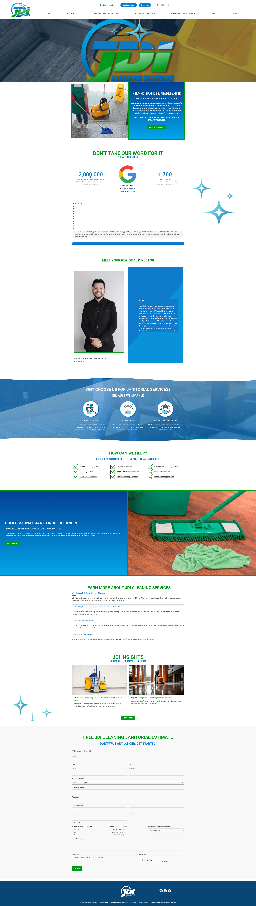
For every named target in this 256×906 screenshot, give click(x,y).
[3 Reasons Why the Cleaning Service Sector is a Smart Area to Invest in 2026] (99, 679)
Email (74, 769)
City (73, 814)
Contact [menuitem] (236, 13)
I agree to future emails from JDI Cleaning (88, 858)
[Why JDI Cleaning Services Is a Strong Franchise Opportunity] (156, 679)
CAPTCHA (143, 854)
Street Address (77, 805)
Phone (132, 769)
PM (75, 835)
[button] (128, 242)
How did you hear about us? (159, 826)
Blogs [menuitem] (214, 13)
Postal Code (76, 822)
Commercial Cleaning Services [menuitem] (104, 13)
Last (130, 765)
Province (132, 814)
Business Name (78, 787)
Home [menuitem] (47, 13)
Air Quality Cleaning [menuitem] (144, 13)
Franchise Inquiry (118, 835)
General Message (118, 830)
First (73, 765)
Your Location (78, 778)
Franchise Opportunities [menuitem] (182, 13)
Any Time (77, 830)
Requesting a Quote (119, 832)
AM (75, 832)
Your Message (78, 839)
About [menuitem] (69, 13)
